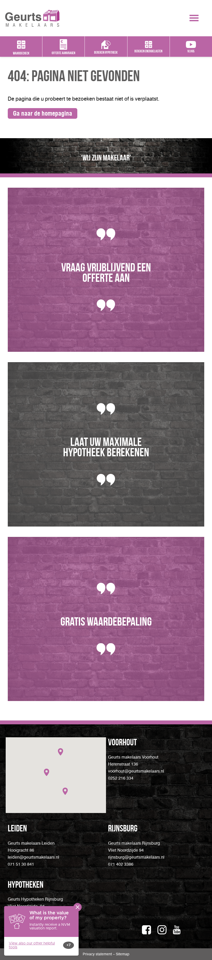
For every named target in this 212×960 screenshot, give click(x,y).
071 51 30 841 (21, 864)
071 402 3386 (120, 864)
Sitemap (122, 954)
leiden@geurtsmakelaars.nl (33, 857)
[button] (60, 752)
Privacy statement (98, 954)
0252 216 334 (120, 778)
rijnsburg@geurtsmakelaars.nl (136, 857)
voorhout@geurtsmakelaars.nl (136, 771)
